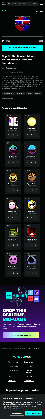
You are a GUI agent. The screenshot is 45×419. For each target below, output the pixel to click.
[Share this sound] (37, 11)
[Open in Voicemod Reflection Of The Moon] (27, 273)
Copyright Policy (14, 366)
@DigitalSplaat (10, 68)
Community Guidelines (28, 371)
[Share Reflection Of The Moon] (32, 273)
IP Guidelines (28, 366)
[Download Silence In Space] (36, 135)
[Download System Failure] (36, 190)
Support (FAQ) (29, 381)
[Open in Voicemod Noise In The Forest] (9, 217)
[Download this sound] (41, 11)
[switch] (3, 40)
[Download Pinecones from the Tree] (36, 162)
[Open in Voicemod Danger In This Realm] (27, 245)
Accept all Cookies (34, 413)
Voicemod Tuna (6, 348)
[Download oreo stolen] (17, 135)
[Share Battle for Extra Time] (13, 273)
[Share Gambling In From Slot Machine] (32, 217)
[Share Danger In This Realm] (32, 245)
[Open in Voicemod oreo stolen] (9, 135)
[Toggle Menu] (41, 3)
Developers (28, 376)
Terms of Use (28, 362)
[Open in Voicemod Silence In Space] (27, 135)
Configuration (17, 413)
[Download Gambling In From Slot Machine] (36, 217)
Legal (10, 376)
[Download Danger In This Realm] (36, 245)
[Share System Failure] (32, 190)
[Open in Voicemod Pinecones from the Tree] (27, 162)
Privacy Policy (13, 362)
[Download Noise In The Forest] (17, 217)
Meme (23, 348)
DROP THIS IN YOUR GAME (24, 48)
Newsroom (12, 381)
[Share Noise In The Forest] (13, 217)
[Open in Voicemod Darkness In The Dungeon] (9, 245)
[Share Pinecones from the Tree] (32, 162)
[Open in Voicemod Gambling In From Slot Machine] (27, 217)
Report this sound (7, 98)
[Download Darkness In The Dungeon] (17, 245)
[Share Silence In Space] (32, 135)
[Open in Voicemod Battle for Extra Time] (9, 273)
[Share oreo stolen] (13, 135)
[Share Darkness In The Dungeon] (13, 245)
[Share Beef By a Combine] (13, 190)
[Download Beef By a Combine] (17, 190)
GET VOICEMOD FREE (21, 335)
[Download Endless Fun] (17, 162)
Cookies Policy (21, 408)
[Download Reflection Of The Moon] (36, 273)
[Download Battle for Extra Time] (17, 273)
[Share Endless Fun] (13, 162)
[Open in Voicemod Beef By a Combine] (9, 190)
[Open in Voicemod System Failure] (27, 190)
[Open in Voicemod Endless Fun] (9, 162)
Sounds (16, 348)
